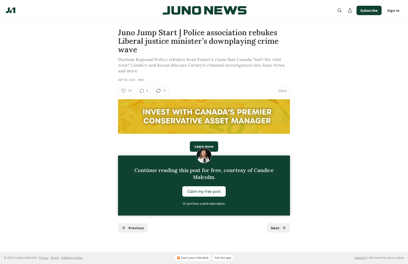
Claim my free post (204, 191)
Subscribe (369, 10)
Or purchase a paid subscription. (204, 204)
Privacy (43, 258)
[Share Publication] (350, 10)
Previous (136, 227)
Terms (55, 258)
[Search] (339, 10)
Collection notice (72, 258)
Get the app (223, 258)
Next (275, 227)
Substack (360, 258)
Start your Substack (194, 258)
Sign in (393, 10)
